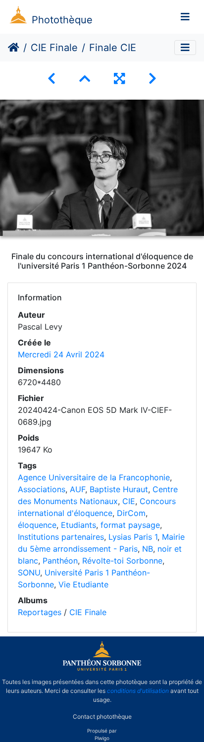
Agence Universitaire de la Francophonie (94, 477)
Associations (41, 489)
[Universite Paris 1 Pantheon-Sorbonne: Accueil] (102, 669)
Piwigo (102, 738)
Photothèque (62, 20)
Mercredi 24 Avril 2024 (61, 354)
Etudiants (78, 525)
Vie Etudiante (83, 584)
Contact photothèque (102, 716)
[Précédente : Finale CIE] (51, 78)
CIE (128, 501)
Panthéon (60, 561)
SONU (29, 572)
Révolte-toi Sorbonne (122, 561)
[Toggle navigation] (185, 16)
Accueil (13, 47)
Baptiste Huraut (119, 489)
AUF (77, 489)
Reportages (39, 612)
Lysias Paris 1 (132, 537)
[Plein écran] (119, 78)
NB (147, 549)
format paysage (130, 525)
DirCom (131, 513)
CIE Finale (54, 48)
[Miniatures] (84, 78)
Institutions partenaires (61, 537)
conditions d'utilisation (138, 690)
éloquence (37, 525)
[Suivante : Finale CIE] (152, 78)
